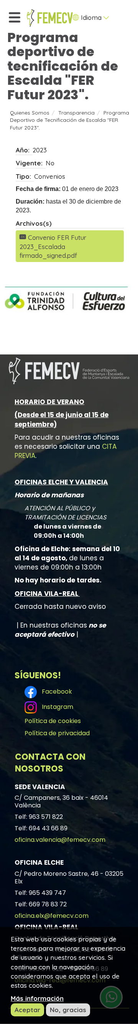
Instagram (56, 706)
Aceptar (27, 1010)
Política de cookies (53, 721)
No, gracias (68, 1010)
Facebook (55, 691)
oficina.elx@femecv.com (52, 915)
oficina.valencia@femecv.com (60, 839)
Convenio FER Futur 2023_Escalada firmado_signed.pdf (53, 246)
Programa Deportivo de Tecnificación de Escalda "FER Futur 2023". (69, 120)
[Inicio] (50, 18)
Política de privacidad (57, 733)
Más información (37, 998)
